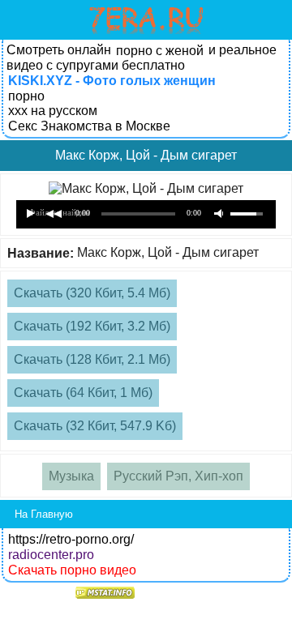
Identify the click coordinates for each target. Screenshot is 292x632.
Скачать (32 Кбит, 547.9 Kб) (95, 426)
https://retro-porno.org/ (71, 539)
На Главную (44, 514)
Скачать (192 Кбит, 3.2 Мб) (92, 326)
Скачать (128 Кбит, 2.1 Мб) (92, 359)
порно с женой (160, 51)
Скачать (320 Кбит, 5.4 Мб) (92, 293)
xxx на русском (52, 110)
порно (26, 96)
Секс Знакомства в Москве (89, 126)
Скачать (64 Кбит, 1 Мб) (83, 392)
